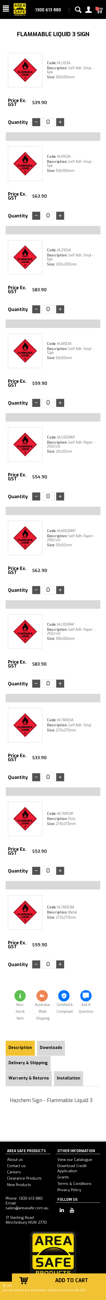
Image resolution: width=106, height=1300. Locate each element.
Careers (14, 1172)
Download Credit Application (71, 1168)
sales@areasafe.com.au (27, 1208)
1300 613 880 (48, 10)
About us (15, 1159)
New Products (19, 1184)
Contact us (16, 1165)
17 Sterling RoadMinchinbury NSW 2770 (26, 1220)
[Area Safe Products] (20, 9)
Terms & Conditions (74, 1183)
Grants (63, 1177)
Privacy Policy (69, 1189)
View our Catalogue (74, 1159)
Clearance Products (24, 1178)
